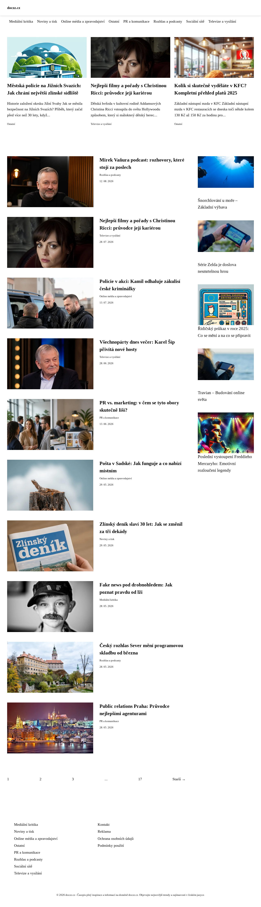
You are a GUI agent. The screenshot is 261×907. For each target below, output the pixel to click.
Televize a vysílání (222, 21)
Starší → (179, 779)
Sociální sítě (195, 21)
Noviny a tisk (47, 21)
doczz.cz (13, 8)
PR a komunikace (136, 21)
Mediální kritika (21, 21)
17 (140, 779)
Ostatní (114, 21)
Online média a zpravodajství (83, 21)
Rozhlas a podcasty (168, 21)
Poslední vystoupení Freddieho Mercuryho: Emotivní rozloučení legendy (225, 463)
